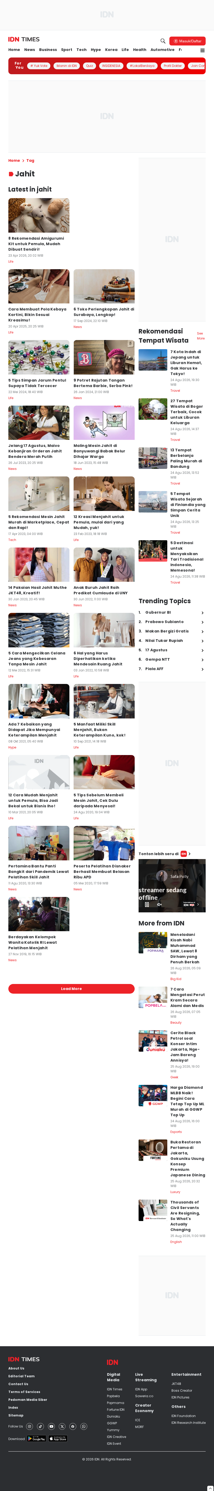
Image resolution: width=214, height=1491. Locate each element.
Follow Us (15, 1426)
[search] (163, 41)
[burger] (202, 50)
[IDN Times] (23, 39)
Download (16, 1439)
